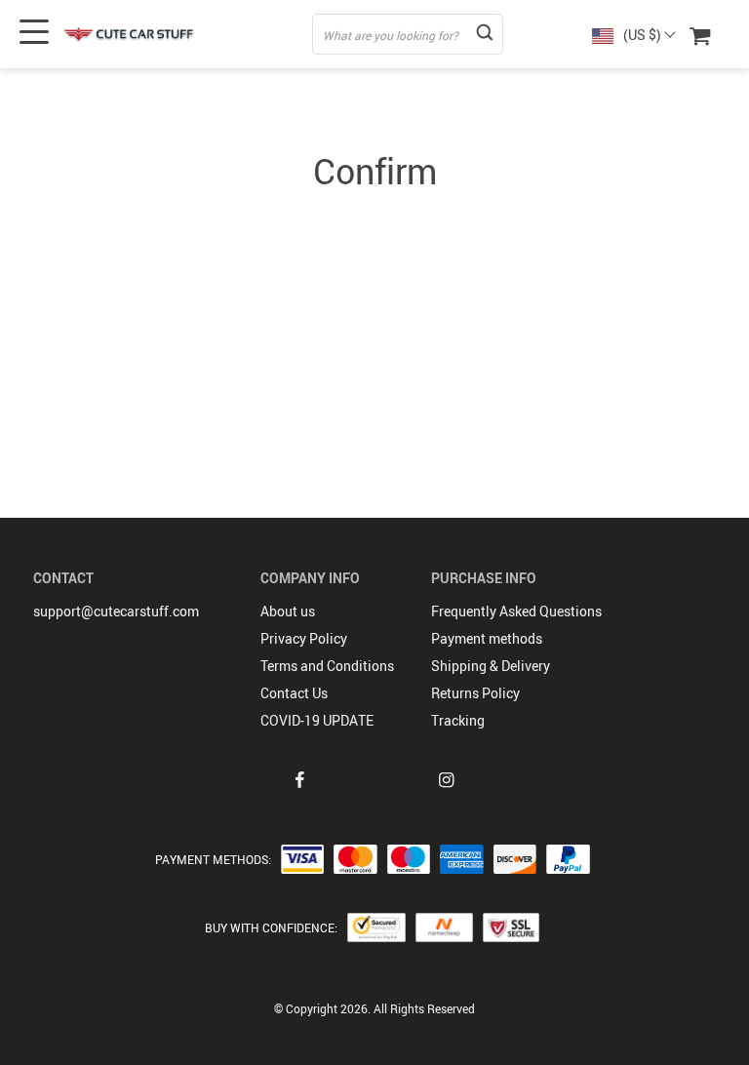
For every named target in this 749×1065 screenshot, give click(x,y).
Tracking (458, 720)
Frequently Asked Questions (516, 611)
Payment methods (486, 638)
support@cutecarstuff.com (116, 611)
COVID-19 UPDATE (317, 720)
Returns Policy (475, 693)
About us (287, 611)
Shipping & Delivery (490, 665)
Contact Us (294, 693)
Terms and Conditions (327, 665)
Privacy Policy (303, 638)
